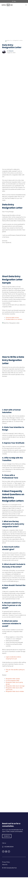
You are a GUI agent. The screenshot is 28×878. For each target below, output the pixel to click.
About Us (4, 864)
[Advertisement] (14, 26)
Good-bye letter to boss (12, 317)
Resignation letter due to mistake (15, 691)
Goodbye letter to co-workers (14, 319)
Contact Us (7, 836)
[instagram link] (3, 851)
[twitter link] (6, 851)
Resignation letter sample (13, 679)
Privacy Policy (6, 862)
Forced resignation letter (12, 680)
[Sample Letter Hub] (8, 5)
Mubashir (11, 51)
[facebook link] (9, 851)
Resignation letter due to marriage (15, 686)
